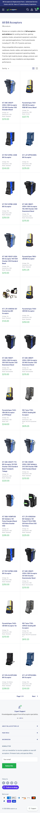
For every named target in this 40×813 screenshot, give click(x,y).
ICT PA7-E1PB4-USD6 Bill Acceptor (9, 156)
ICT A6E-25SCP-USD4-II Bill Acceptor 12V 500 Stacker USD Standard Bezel (9, 106)
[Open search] (27, 9)
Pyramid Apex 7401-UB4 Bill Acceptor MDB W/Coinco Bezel (29, 105)
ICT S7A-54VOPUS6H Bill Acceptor (9, 676)
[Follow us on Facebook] (3, 782)
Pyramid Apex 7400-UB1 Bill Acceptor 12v (9, 624)
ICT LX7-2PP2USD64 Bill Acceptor (29, 156)
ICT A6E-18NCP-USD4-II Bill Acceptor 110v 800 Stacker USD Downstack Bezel (29, 207)
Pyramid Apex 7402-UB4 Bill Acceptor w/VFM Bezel (9, 412)
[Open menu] (3, 9)
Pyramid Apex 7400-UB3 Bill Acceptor (29, 310)
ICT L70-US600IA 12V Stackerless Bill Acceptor (9, 311)
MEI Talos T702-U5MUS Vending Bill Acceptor (29, 625)
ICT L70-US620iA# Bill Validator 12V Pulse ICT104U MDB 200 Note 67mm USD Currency (29, 521)
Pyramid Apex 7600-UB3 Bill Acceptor (29, 257)
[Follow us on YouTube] (15, 782)
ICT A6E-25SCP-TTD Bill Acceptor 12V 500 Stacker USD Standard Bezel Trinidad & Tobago (10, 466)
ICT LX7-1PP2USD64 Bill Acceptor (29, 676)
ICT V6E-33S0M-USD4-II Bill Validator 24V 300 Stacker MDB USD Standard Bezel (29, 465)
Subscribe (9, 766)
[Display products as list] (37, 68)
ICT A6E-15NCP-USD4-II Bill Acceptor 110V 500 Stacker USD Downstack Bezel (9, 361)
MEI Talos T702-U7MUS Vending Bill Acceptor (29, 412)
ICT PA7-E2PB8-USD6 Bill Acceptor (9, 572)
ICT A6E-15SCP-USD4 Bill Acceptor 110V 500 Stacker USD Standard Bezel (10, 259)
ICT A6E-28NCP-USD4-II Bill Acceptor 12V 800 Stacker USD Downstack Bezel (29, 361)
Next (34, 696)
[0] (36, 9)
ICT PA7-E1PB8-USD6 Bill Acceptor (9, 205)
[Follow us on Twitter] (7, 782)
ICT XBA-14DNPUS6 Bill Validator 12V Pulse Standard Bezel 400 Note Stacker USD (9, 521)
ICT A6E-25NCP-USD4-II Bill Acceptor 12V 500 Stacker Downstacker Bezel (29, 574)
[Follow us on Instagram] (11, 782)
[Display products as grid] (33, 68)
